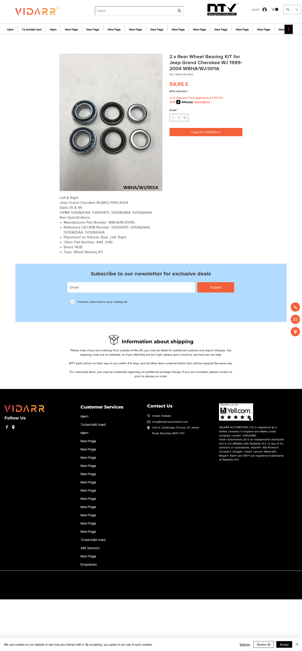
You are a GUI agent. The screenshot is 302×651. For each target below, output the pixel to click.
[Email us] (295, 319)
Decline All (263, 644)
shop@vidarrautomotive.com (170, 421)
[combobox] (139, 10)
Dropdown (89, 564)
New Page (88, 441)
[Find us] (295, 331)
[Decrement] (172, 117)
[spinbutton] (179, 117)
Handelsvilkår (104, 576)
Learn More (202, 102)
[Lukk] (297, 644)
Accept (284, 644)
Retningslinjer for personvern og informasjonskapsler (59, 576)
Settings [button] (245, 644)
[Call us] (295, 307)
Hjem (84, 416)
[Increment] (185, 117)
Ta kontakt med (93, 424)
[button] (275, 9)
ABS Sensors (90, 548)
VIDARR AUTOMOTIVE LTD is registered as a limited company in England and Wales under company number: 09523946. (248, 431)
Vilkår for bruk (13, 576)
